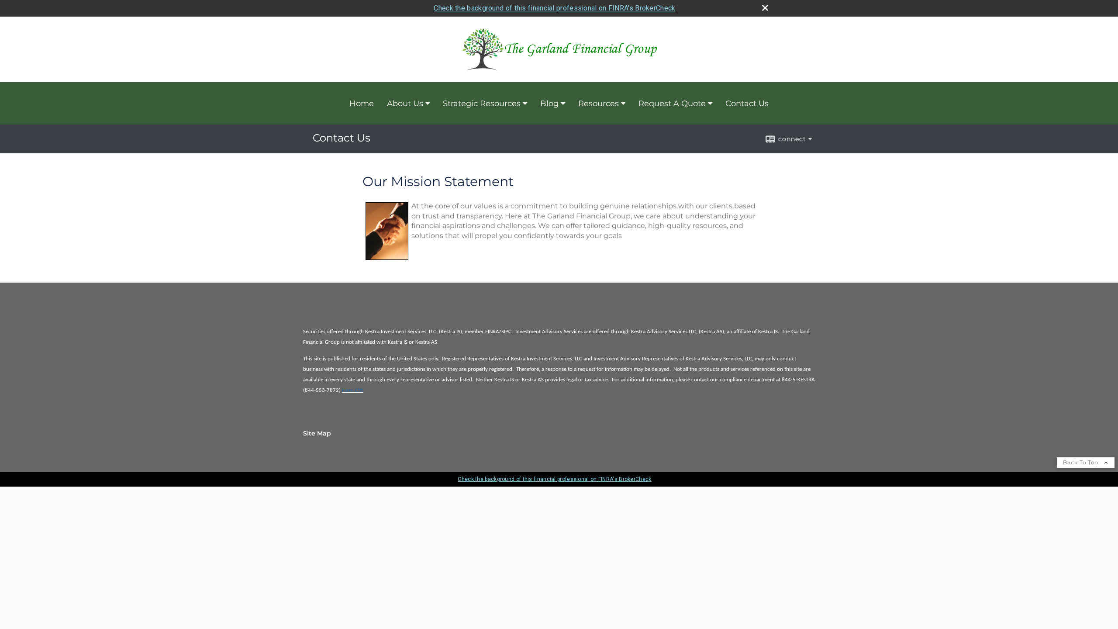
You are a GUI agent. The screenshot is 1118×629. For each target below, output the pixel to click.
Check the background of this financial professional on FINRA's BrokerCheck (554, 8)
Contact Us (747, 103)
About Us (405, 103)
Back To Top (1081, 462)
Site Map (317, 433)
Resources (598, 103)
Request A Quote (672, 103)
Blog (549, 103)
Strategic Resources (482, 103)
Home (361, 103)
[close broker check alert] (765, 7)
